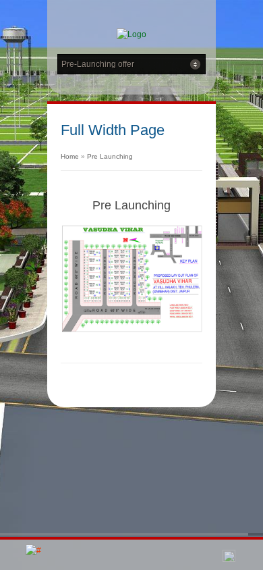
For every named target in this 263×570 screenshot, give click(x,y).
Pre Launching (110, 156)
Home (70, 156)
